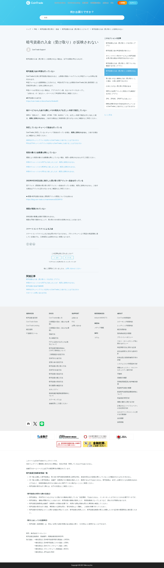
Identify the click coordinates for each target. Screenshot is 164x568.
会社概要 (120, 418)
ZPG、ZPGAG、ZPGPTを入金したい (119, 99)
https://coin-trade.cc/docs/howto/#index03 (42, 101)
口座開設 (122, 3)
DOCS (51, 313)
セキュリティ (53, 389)
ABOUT (120, 313)
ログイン (133, 3)
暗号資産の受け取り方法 (57, 366)
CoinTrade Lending (74, 3)
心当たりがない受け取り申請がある (118, 86)
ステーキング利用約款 (125, 322)
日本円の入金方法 (55, 358)
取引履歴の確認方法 (56, 385)
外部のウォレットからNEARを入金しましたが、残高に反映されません (50, 167)
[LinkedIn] (33, 244)
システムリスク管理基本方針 (127, 364)
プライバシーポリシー (125, 337)
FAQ (112, 3)
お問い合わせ (76, 325)
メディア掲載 (99, 328)
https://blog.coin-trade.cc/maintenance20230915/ (44, 199)
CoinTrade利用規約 (124, 318)
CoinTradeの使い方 (55, 318)
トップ (28, 29)
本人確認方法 (53, 338)
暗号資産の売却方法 (56, 382)
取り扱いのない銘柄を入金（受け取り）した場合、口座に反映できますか (121, 80)
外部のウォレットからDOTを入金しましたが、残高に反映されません (50, 162)
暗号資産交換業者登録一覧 (37, 473)
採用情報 (120, 422)
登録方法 (52, 334)
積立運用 (85, 3)
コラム (96, 337)
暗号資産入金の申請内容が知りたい (118, 51)
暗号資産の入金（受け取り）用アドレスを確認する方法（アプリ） (121, 64)
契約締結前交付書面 (124, 333)
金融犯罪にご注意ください (58, 403)
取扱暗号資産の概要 (124, 388)
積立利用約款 (122, 329)
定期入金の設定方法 (56, 362)
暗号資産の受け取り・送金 (49, 29)
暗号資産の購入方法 (56, 378)
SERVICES (30, 313)
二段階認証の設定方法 (57, 354)
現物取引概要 (122, 378)
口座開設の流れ (95, 3)
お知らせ (106, 3)
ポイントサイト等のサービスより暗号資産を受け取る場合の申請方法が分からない (121, 57)
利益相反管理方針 (123, 398)
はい (57, 257)
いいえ (69, 257)
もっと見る (108, 115)
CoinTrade (34, 3)
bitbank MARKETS (100, 318)
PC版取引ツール (32, 333)
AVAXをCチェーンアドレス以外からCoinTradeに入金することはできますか (52, 140)
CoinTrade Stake (60, 3)
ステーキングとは (55, 399)
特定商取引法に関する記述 (126, 347)
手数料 (119, 374)
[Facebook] (27, 244)
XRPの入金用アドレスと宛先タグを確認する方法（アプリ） (121, 92)
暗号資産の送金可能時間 (34, 286)
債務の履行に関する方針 (125, 402)
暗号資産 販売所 (31, 318)
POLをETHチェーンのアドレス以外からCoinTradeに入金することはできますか (54, 143)
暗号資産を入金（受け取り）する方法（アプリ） (121, 44)
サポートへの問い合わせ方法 (36, 293)
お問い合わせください (73, 268)
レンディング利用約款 (125, 325)
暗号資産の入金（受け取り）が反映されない (121, 72)
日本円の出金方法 (55, 370)
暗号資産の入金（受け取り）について (75, 29)
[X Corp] (30, 244)
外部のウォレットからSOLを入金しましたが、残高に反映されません (50, 171)
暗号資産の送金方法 (56, 374)
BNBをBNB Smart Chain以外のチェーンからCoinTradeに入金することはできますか (120, 105)
